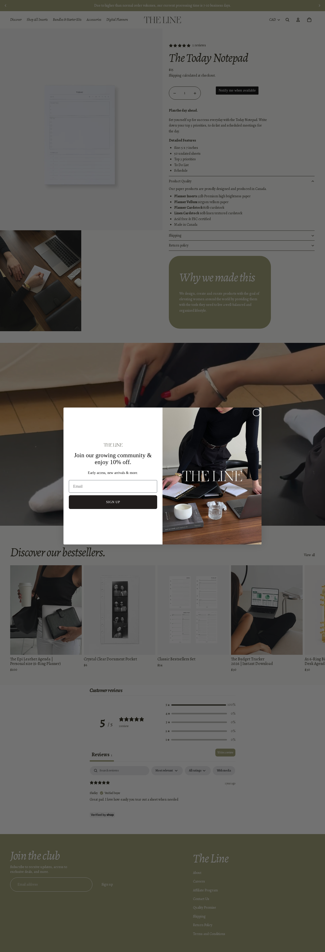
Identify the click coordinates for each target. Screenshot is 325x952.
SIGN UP (113, 502)
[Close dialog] (256, 413)
